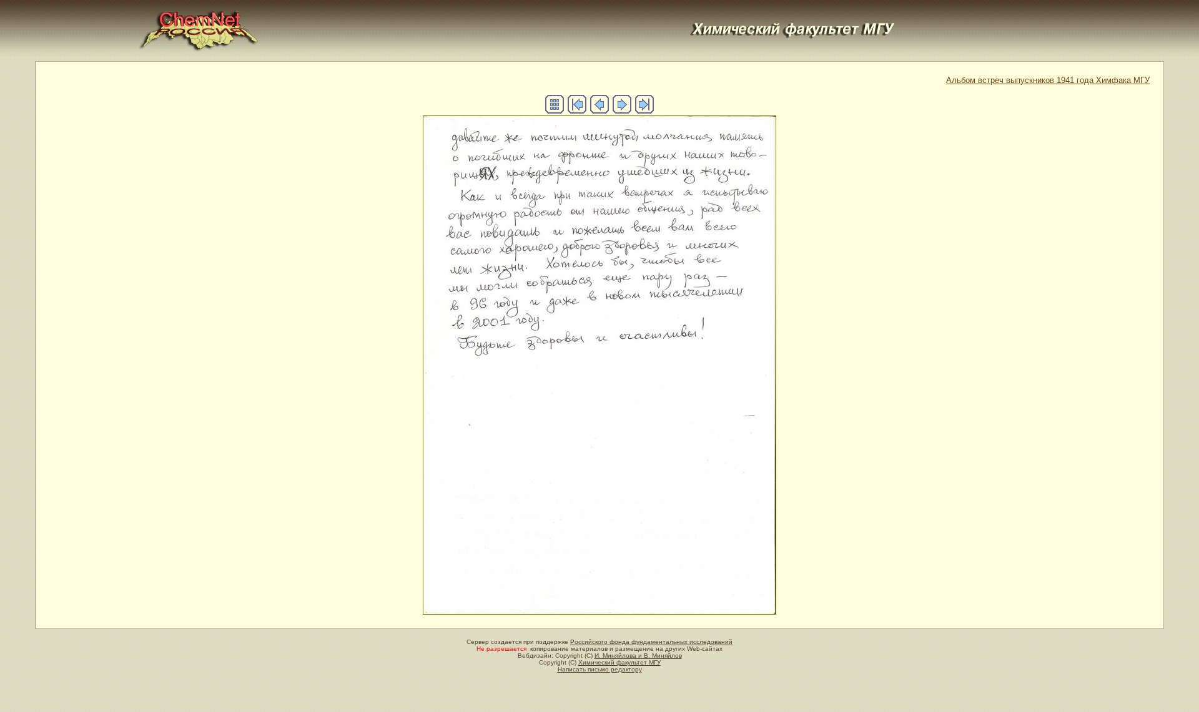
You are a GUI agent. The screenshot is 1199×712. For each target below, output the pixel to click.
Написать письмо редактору (600, 669)
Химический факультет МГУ (619, 662)
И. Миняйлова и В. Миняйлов (638, 655)
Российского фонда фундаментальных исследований (651, 641)
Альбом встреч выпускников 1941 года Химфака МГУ (1048, 80)
